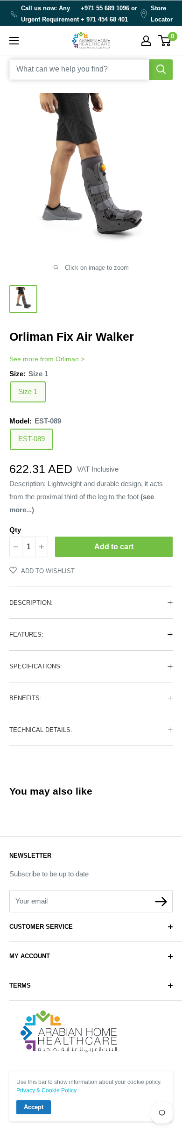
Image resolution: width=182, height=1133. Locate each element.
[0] (165, 40)
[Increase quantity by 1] (41, 547)
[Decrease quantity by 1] (16, 547)
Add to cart (113, 547)
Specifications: (35, 666)
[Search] (161, 69)
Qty (15, 530)
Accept (33, 1107)
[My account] (146, 41)
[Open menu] (14, 40)
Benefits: (25, 698)
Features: (26, 634)
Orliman (67, 359)
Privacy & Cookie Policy (46, 1090)
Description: (31, 602)
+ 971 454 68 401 (104, 19)
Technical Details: (40, 729)
